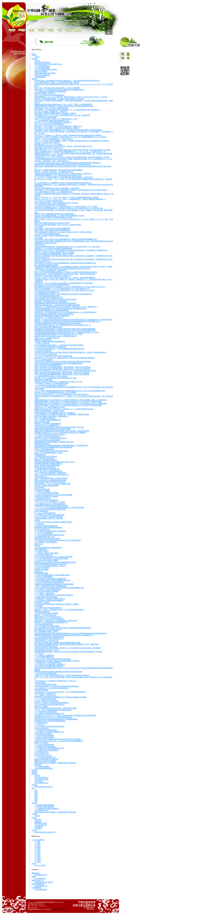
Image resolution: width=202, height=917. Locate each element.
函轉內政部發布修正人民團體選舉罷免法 (47, 425)
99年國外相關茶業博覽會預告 (43, 768)
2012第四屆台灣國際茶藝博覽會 (44, 735)
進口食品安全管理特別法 (42, 529)
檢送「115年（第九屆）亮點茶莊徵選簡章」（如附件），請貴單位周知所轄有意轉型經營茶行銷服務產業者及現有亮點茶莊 (71, 141)
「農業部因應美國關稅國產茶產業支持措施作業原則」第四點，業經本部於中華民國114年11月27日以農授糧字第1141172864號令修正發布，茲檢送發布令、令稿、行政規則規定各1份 (73, 160)
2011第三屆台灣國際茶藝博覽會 (44, 745)
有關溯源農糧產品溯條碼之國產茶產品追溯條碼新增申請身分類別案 (55, 299)
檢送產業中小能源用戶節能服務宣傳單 (46, 486)
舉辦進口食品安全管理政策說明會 (44, 467)
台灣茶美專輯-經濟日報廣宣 (43, 734)
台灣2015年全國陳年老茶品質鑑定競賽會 (47, 626)
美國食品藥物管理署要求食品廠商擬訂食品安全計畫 (50, 564)
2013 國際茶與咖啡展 (40, 723)
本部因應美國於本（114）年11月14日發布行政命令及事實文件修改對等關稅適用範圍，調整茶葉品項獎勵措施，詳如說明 (71, 157)
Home (33, 53)
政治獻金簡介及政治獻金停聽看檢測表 (46, 500)
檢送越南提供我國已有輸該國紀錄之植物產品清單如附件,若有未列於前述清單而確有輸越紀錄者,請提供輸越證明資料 (70, 633)
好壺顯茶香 (37, 821)
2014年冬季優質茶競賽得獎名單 (44, 657)
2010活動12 (37, 862)
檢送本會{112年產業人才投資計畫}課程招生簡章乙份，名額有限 (54, 252)
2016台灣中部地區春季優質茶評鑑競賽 (46, 591)
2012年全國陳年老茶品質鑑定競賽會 (45, 730)
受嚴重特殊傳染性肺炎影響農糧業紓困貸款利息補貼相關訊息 (53, 447)
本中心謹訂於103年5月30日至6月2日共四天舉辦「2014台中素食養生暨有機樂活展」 (60, 692)
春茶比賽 (37, 546)
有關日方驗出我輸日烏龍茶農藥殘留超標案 (47, 365)
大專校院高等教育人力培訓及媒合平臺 (46, 641)
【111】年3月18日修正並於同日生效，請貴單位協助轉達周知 (53, 356)
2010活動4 (37, 847)
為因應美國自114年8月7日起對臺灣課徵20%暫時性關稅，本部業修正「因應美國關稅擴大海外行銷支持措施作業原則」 (71, 190)
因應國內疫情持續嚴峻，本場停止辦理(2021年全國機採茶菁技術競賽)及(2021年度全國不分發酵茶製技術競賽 (68, 402)
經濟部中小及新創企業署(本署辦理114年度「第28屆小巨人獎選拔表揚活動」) (58, 225)
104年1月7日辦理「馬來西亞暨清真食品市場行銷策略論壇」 (53, 659)
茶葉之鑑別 (37, 828)
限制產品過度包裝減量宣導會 (43, 380)
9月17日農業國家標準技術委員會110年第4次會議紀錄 (50, 376)
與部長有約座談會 (40, 683)
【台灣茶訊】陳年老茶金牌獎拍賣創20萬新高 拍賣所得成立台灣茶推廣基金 (57, 739)
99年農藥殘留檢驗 (40, 77)
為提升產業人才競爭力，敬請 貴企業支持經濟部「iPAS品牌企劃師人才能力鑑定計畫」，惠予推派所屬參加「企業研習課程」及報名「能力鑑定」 (73, 132)
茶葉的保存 (37, 819)
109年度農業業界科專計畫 (42, 498)
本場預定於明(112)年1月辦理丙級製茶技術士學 (48, 318)
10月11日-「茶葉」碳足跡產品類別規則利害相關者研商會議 (52, 710)
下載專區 (34, 814)
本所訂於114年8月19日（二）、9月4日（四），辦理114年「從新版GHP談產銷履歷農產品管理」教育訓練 (66, 197)
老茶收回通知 (38, 606)
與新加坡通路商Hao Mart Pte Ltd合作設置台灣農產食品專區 (52, 484)
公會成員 (34, 785)
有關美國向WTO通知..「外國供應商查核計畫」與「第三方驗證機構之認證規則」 (59, 610)
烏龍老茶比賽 (38, 544)
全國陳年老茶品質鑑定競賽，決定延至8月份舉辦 (49, 411)
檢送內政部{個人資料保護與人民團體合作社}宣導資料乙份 (52, 276)
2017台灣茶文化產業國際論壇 (43, 533)
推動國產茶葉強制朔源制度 (42, 340)
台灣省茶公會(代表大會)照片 (43, 755)
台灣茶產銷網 (38, 781)
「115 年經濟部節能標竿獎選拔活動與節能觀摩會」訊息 (51, 121)
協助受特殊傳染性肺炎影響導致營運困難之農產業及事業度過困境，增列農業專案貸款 (61, 445)
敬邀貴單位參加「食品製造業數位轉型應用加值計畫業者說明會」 (54, 214)
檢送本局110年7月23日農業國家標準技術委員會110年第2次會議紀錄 (55, 392)
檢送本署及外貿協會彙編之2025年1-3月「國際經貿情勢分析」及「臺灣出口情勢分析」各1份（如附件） (66, 206)
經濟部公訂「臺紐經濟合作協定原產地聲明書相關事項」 (51, 703)
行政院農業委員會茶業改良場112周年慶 (46, 650)
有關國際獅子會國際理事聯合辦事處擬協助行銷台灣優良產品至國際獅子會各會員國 (60, 697)
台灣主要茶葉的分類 (40, 825)
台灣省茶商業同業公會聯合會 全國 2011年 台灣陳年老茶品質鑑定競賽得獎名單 (58, 741)
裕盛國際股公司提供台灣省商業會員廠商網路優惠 (49, 721)
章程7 (36, 801)
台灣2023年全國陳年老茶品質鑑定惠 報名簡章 (48, 298)
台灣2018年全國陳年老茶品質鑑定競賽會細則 (48, 517)
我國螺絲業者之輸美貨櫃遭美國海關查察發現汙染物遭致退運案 (54, 584)
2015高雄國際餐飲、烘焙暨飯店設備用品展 (47, 662)
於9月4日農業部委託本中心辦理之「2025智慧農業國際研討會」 (54, 192)
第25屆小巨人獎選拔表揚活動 (43, 360)
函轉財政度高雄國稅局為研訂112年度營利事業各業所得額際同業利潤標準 (57, 305)
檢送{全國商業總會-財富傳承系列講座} (46, 265)
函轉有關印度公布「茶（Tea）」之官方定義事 (48, 144)
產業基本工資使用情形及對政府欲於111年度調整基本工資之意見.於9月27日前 (58, 382)
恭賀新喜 (37, 520)
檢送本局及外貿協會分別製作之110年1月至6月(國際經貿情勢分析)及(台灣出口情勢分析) (61, 394)
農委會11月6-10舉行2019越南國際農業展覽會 (48, 471)
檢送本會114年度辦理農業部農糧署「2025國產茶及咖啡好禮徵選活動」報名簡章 (59, 216)
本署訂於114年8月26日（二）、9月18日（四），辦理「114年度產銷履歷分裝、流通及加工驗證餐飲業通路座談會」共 (70, 199)
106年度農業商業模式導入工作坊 (44, 537)
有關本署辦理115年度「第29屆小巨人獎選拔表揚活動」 (51, 108)
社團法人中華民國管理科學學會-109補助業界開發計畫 (51, 478)
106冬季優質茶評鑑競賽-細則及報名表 (46, 526)
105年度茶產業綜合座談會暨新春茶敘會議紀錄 (48, 600)
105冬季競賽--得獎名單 (41, 551)
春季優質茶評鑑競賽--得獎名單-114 (45, 93)
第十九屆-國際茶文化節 (41, 754)
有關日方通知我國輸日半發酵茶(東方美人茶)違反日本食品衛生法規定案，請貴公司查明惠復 (62, 232)
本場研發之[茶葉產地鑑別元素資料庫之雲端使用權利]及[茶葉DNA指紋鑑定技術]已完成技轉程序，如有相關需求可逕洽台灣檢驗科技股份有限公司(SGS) (73, 257)
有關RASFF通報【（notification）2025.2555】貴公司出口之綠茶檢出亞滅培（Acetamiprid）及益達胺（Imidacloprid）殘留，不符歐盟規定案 (73, 220)
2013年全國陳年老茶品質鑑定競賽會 (45, 712)
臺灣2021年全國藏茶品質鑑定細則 (44, 418)
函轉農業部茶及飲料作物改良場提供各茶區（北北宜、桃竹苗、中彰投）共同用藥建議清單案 (63, 104)
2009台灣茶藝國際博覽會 (42, 68)
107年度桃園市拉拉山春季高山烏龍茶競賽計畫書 (49, 515)
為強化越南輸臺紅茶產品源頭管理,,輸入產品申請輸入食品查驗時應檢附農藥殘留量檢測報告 (62, 628)
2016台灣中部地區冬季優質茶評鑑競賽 (46, 560)
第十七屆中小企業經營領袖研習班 (44, 513)
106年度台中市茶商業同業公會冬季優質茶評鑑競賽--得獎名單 (53, 522)
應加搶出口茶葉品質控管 (42, 489)
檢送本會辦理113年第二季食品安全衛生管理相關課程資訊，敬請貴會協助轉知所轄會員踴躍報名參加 (65, 239)
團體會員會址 (36, 873)
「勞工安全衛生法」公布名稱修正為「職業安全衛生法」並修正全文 (55, 681)
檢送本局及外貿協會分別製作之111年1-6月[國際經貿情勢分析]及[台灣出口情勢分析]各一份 (62, 325)
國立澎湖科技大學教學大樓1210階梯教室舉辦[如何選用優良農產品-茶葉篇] (57, 642)
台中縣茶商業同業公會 (41, 779)
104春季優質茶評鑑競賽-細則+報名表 (45, 646)
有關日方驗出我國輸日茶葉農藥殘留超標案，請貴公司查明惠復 (54, 254)
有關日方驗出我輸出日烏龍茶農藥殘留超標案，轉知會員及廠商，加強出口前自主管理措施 (62, 367)
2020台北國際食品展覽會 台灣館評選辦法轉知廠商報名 (51, 451)
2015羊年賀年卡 (39, 653)
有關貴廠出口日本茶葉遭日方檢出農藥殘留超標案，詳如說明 (53, 217)
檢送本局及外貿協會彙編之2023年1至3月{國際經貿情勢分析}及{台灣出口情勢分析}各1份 (62, 288)
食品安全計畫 (38, 571)
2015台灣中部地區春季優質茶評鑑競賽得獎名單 (49, 637)
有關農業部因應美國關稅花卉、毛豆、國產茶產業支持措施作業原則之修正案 (58, 175)
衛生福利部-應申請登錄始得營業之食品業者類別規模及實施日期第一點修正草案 (59, 427)
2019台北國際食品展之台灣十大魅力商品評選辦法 (49, 504)
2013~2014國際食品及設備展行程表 (45, 699)
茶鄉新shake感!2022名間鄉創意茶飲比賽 (46, 338)
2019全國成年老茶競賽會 (42, 491)
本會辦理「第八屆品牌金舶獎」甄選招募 (47, 143)
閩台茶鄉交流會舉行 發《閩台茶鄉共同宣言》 (48, 64)
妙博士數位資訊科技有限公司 (59, 909)
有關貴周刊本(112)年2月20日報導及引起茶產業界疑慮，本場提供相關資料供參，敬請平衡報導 (63, 283)
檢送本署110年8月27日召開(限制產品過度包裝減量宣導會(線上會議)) (55, 378)
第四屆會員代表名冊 (40, 875)
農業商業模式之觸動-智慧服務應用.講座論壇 (48, 527)
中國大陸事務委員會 (40, 889)
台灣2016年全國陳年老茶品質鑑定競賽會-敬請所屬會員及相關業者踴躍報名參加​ (59, 588)
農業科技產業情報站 (40, 549)
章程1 (36, 790)
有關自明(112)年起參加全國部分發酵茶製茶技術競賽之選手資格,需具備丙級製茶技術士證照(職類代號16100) (67, 321)
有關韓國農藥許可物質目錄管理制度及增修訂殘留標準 (51, 506)
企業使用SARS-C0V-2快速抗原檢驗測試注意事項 (49, 407)
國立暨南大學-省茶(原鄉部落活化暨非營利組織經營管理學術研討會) (55, 562)
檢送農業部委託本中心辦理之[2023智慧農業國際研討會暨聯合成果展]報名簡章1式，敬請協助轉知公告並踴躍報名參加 (71, 250)
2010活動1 (37, 842)
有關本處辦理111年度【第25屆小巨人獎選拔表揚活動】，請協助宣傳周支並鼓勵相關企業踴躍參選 (64, 358)
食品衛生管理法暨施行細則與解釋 (44, 73)
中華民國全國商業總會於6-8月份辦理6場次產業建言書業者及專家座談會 (56, 686)
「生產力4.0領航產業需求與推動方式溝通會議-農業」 (50, 586)
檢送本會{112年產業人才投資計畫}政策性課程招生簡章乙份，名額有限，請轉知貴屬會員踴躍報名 (64, 278)
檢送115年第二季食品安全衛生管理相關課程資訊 (49, 124)
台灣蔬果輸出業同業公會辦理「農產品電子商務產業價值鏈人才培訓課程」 (57, 661)
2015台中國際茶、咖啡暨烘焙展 (44, 655)
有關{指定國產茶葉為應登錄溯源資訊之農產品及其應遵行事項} (54, 314)
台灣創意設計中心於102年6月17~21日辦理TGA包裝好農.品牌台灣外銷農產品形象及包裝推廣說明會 (65, 715)
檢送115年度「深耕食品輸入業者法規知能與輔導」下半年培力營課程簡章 (57, 88)
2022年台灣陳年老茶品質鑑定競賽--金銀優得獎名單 (50, 347)
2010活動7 (37, 853)
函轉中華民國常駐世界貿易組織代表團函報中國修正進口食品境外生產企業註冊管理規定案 (62, 164)
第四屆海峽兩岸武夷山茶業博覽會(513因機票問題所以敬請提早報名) (55, 763)
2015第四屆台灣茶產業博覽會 (43, 624)
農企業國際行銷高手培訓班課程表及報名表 (47, 630)
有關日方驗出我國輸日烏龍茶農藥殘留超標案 (48, 327)
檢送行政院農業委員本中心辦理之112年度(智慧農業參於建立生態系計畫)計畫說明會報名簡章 (63, 294)
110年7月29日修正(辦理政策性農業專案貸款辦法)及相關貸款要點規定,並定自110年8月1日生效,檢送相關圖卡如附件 (69, 391)
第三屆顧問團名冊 (40, 878)
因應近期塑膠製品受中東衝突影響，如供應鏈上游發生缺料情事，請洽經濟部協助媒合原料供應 (63, 106)
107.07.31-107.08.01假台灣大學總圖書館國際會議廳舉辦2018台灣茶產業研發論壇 (59, 507)
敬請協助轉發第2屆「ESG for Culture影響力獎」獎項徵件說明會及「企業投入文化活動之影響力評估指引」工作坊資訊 (70, 97)
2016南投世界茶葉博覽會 (42, 568)
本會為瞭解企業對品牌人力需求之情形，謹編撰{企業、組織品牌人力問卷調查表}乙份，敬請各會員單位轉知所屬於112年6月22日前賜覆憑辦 (73, 280)
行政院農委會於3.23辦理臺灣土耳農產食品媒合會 (49, 599)
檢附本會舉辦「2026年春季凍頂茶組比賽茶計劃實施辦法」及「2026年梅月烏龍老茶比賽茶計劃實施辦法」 (67, 110)
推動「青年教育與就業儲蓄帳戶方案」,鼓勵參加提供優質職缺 (53, 557)
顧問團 (34, 877)
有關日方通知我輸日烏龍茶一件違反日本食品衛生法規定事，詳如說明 (56, 203)
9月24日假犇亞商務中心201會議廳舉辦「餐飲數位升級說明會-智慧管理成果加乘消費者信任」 (63, 183)
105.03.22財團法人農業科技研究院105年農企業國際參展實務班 (53, 595)
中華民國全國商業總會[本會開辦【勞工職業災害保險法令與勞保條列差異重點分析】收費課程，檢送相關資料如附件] (70, 352)
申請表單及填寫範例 (40, 71)
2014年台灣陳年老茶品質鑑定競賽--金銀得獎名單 (49, 664)
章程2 (36, 792)
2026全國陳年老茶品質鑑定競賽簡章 (45, 117)
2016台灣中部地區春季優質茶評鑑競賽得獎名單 (49, 582)
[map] (65, 902)
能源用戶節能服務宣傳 (41, 511)
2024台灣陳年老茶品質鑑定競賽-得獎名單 (47, 234)
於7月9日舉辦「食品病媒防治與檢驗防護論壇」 (49, 201)
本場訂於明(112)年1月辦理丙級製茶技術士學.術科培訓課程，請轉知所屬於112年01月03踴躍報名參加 (65, 307)
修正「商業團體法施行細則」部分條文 (46, 631)
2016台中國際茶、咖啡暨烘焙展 (44, 593)
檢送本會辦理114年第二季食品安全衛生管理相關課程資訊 (52, 228)
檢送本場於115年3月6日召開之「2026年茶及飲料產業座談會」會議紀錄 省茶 (58, 126)
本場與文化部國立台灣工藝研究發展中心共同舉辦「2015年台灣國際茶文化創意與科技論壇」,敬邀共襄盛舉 (67, 648)
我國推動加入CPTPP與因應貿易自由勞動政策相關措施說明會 (53, 248)
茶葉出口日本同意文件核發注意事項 (45, 354)
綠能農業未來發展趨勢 (41, 569)
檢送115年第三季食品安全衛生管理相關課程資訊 (49, 95)
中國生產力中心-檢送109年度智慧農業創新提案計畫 (50, 438)
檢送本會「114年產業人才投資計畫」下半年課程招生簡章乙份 (53, 172)
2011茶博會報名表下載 (41, 752)
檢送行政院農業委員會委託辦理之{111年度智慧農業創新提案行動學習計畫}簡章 (59, 349)
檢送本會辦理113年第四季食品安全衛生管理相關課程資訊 (52, 230)
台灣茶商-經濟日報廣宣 (41, 728)
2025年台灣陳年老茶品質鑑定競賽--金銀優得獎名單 (50, 205)
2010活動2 (37, 843)
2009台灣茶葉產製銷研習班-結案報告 (45, 70)
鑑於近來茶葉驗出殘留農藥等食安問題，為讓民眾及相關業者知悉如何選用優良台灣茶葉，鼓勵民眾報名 (66, 644)
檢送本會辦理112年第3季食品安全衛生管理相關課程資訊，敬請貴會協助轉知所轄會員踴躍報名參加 (65, 263)
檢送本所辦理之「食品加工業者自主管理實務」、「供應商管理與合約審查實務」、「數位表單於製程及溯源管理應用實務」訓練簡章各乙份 (73, 101)
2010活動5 (37, 849)
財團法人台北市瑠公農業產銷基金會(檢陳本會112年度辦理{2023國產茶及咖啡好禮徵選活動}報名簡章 (65, 272)
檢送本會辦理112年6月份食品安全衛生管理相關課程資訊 (51, 285)
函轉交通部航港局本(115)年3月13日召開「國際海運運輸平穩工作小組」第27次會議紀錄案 (62, 115)
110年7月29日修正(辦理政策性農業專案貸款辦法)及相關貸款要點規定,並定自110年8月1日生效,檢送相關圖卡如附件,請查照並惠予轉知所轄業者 (73, 388)
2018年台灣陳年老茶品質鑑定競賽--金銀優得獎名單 (50, 509)
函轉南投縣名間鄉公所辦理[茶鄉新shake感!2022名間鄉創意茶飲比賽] (55, 336)
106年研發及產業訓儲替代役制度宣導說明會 (48, 548)
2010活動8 (37, 854)
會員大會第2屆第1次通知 (42, 422)
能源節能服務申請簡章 (41, 573)
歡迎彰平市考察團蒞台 (41, 743)
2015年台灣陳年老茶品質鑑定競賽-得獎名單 (47, 608)
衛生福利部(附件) (39, 245)
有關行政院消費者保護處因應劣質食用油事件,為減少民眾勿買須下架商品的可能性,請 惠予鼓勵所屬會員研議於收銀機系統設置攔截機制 (73, 669)
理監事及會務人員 (37, 880)
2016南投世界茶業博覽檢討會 (43, 555)
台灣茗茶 (37, 60)
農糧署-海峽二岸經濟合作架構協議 (45, 761)
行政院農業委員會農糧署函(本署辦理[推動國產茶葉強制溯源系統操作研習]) (57, 323)
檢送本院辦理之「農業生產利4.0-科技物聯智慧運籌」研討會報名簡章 (55, 621)
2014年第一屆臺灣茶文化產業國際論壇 (46, 701)
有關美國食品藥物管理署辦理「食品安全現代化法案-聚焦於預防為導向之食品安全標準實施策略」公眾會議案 (68, 652)
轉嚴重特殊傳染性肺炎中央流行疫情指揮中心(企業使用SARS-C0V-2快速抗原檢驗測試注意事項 (63, 409)
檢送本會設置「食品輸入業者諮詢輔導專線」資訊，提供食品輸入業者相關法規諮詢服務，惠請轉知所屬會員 (68, 130)
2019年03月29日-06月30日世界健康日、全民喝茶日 (50, 502)
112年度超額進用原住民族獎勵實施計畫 (46, 292)
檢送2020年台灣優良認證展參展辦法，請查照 (48, 453)
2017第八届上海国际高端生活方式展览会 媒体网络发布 (51, 558)
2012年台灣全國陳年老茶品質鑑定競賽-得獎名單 (49, 726)
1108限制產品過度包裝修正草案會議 (45, 456)
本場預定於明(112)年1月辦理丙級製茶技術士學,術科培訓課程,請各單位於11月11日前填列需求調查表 (65, 312)
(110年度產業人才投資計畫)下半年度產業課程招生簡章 (51, 383)
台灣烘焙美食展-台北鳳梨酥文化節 (45, 693)
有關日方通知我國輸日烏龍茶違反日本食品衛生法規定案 (51, 223)
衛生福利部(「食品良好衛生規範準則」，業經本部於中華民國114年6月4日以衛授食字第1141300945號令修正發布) (68, 208)
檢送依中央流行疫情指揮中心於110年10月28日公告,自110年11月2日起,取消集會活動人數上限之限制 (65, 371)
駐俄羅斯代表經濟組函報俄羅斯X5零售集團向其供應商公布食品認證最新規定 (58, 672)
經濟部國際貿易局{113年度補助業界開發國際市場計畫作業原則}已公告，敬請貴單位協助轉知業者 (64, 274)
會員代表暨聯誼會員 (38, 884)
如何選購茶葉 (38, 827)
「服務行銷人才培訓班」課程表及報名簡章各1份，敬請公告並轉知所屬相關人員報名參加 (62, 675)
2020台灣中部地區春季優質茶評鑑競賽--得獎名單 (49, 434)
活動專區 (34, 803)
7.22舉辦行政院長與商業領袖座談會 (45, 684)
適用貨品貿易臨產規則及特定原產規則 (46, 759)
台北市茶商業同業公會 (41, 783)
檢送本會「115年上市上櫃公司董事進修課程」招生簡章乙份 (53, 122)
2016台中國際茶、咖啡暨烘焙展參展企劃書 (47, 589)
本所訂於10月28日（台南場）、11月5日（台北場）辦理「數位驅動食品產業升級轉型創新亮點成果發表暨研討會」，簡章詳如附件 (73, 180)
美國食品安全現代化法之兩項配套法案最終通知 (49, 619)
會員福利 (34, 772)
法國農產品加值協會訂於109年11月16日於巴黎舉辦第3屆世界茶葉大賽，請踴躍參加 (60, 433)
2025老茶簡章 (38, 226)
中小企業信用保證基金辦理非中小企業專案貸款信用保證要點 (53, 495)
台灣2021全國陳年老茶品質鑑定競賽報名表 (47, 420)
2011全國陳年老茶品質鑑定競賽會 (44, 746)
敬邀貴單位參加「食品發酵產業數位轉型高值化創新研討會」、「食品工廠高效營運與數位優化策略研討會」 (67, 81)
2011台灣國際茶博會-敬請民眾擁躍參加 (46, 750)
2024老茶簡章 (38, 237)
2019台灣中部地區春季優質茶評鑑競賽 (46, 493)
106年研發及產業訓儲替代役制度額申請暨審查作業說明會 (52, 580)
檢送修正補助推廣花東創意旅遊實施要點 (47, 465)
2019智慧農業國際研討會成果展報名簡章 (47, 469)
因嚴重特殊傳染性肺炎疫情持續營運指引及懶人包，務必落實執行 (54, 413)
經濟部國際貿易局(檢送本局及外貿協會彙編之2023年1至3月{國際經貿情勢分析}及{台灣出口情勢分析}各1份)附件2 (69, 287)
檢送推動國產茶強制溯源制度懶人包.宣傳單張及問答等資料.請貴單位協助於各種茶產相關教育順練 (64, 329)
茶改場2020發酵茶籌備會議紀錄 (44, 449)
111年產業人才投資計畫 (41, 343)
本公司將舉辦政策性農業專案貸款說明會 (47, 296)
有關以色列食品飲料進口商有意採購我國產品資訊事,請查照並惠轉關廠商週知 (58, 363)
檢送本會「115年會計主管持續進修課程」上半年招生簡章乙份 (53, 139)
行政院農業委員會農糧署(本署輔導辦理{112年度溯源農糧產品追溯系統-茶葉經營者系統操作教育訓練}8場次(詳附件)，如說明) (73, 267)
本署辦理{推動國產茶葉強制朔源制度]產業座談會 (49, 341)
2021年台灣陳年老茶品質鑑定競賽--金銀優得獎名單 (50, 385)
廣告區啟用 (37, 765)
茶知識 (34, 818)
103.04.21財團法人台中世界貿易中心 (45, 695)
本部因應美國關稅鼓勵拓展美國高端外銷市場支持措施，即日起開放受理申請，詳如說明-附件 (63, 174)
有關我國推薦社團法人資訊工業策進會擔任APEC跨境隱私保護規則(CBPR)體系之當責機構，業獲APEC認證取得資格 (70, 400)
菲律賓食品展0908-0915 (41, 476)
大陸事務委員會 (36, 888)
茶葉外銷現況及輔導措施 (42, 62)
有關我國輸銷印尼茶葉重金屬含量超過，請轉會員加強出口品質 (54, 442)
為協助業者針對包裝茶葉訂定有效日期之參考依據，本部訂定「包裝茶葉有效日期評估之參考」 (63, 146)
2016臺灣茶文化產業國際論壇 (43, 577)
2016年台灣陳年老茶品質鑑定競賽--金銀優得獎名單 (50, 579)
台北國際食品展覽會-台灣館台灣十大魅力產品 (48, 518)
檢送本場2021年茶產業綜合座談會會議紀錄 (47, 423)
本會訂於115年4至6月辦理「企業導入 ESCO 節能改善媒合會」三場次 (55, 119)
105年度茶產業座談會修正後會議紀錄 (46, 597)
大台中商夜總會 (39, 487)
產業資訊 (34, 59)
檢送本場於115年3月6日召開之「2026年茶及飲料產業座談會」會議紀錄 (56, 128)
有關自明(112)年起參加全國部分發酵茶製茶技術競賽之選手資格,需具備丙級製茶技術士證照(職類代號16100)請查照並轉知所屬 (73, 320)
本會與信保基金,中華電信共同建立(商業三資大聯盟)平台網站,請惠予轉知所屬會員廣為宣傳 (62, 361)
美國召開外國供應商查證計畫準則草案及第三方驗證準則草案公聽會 (55, 708)
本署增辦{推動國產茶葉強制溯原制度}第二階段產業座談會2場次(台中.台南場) (58, 334)
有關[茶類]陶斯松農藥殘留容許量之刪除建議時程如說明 (51, 310)
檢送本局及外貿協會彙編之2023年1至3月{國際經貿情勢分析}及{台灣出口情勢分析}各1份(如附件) (64, 290)
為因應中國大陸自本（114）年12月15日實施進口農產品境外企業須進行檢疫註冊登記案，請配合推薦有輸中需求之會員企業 (72, 150)
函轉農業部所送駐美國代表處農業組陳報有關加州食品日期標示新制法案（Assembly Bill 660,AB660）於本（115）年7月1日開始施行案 (73, 85)
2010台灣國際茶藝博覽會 (42, 66)
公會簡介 (34, 55)
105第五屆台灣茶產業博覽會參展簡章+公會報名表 (49, 566)
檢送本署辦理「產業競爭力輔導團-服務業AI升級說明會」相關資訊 (55, 113)
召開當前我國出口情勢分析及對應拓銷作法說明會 (49, 482)
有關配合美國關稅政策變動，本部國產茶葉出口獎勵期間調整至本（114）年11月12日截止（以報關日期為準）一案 (69, 152)
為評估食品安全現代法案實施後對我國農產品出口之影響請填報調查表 (56, 719)
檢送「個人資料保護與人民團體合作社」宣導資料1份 (50, 112)
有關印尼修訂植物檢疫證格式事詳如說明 (47, 538)
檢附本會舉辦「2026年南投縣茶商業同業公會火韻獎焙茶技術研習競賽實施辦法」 (59, 90)
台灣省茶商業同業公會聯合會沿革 (44, 832)
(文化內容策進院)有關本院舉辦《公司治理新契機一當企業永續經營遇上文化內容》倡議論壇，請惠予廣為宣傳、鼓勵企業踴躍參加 (73, 211)
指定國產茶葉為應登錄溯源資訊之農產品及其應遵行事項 (51, 316)
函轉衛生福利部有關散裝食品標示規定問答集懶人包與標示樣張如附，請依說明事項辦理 (61, 431)
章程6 (36, 799)
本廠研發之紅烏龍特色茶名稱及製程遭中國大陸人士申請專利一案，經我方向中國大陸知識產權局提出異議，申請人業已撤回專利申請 (73, 397)
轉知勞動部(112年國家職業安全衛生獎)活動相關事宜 (50, 301)
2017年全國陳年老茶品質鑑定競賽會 (45, 542)
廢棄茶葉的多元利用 (40, 823)
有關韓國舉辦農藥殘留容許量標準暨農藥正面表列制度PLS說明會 (54, 462)
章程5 (36, 797)
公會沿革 (34, 830)
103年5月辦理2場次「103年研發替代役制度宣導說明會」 (51, 688)
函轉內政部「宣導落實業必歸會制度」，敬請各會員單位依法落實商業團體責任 (58, 170)
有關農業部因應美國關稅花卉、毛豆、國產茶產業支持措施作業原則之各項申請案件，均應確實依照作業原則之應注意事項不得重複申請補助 (73, 185)
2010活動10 (37, 858)
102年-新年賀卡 (39, 724)
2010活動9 (37, 856)
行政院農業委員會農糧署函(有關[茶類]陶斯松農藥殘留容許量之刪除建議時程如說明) (60, 309)
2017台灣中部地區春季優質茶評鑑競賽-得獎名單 (49, 535)
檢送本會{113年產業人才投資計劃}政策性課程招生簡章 (51, 236)
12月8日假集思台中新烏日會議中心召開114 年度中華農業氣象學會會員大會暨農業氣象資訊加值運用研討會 (67, 163)
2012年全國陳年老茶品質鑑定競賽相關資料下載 (49, 732)
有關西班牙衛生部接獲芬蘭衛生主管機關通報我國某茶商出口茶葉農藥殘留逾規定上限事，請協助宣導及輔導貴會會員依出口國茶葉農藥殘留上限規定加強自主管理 (73, 242)
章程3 (36, 794)
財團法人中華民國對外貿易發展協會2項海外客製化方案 (51, 475)
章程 (33, 788)
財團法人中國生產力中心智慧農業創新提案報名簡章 (50, 480)
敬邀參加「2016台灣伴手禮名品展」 (45, 615)
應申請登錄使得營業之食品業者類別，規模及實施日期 (51, 416)
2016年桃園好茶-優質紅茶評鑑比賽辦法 (46, 553)
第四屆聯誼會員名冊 (40, 886)
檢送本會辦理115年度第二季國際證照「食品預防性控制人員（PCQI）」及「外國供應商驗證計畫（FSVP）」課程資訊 (70, 137)
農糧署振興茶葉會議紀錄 (42, 444)
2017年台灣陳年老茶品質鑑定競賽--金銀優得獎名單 (50, 531)
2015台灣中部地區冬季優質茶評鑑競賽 (46, 613)
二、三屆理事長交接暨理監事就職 (44, 757)
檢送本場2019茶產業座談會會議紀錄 (45, 460)
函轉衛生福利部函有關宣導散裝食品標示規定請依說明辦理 (52, 429)
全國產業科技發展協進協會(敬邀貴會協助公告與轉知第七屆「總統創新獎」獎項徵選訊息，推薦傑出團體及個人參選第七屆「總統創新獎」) (73, 195)
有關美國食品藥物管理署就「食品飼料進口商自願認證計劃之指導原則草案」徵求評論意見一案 (63, 635)
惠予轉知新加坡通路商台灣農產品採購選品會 (48, 464)
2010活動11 (37, 860)
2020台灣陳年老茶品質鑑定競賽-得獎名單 (47, 436)
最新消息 (34, 79)
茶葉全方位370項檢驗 (41, 706)
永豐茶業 (37, 776)
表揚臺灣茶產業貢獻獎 (41, 690)
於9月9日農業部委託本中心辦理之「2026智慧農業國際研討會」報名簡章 (56, 82)
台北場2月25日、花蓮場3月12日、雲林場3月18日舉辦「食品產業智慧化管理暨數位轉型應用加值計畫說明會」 (68, 135)
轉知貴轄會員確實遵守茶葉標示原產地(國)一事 (48, 639)
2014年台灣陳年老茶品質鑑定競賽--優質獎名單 (48, 666)
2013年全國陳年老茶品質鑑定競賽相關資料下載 (49, 714)
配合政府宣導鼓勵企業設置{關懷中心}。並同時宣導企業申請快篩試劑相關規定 (58, 345)
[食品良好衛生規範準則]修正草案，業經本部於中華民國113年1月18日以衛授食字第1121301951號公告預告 (67, 247)
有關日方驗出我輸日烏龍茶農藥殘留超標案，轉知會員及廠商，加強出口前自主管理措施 (61, 372)
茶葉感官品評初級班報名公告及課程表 (46, 496)
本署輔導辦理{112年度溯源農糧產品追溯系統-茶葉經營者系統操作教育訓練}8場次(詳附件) (62, 268)
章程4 (36, 796)
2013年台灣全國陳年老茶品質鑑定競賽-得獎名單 (49, 704)
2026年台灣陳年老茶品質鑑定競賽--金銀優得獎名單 (50, 91)
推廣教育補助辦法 (40, 455)
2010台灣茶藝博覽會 (38, 840)
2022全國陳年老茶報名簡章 (42, 351)
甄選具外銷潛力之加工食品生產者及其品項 (47, 617)
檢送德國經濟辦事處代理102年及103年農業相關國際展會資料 (53, 717)
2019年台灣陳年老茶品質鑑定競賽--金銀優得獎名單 (50, 473)
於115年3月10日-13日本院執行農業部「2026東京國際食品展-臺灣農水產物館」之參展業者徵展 (63, 177)
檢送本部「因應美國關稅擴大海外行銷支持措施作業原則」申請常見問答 (56, 188)
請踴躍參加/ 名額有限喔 (41, 611)
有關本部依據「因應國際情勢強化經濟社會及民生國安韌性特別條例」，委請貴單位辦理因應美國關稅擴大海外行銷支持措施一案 (73, 167)
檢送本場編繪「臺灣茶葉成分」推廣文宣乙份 (48, 148)
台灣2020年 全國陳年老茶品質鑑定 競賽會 (47, 440)
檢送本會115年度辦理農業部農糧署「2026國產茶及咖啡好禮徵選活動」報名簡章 (59, 99)
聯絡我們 (34, 770)
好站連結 (34, 774)
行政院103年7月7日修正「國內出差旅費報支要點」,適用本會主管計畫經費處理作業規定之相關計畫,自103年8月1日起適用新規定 (73, 678)
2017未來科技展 (39, 524)
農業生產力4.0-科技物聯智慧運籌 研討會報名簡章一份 (51, 622)
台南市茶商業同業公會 (41, 777)
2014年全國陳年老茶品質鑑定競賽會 (45, 673)
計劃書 (34, 864)
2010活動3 (37, 845)
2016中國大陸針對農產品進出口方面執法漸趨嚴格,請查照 (52, 575)
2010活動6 (37, 851)
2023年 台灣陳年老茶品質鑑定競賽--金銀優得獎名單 (50, 270)
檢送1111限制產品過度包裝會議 (44, 458)
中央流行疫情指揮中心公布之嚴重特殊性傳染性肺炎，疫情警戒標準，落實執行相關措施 (61, 414)
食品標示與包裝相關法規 (42, 75)
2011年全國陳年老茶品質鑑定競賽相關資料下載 (49, 748)
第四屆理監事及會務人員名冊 (43, 787)
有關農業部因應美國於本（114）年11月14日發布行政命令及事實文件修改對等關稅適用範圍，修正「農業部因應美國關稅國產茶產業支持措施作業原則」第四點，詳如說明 (73, 154)
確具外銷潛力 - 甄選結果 (42, 602)
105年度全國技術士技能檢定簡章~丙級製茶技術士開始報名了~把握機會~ (56, 604)
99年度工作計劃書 (40, 865)
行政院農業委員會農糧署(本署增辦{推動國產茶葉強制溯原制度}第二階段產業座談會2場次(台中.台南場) (66, 332)
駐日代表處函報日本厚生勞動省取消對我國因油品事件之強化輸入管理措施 (57, 540)
